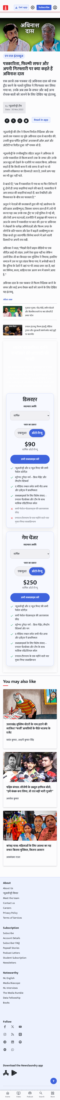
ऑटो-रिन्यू (37, 433)
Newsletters (9, 963)
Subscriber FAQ (11, 943)
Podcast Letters (11, 953)
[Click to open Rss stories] (12, 1035)
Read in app (41, 119)
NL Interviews (10, 988)
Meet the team (11, 898)
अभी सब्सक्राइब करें (30, 459)
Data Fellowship (11, 998)
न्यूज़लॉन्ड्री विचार (10, 893)
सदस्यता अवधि (30, 406)
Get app (23, 7)
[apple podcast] (20, 1035)
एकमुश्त (22, 433)
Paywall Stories (11, 948)
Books (6, 1003)
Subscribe (44, 7)
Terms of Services (12, 918)
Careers (7, 908)
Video (18, 1094)
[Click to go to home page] (5, 7)
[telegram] (4, 1042)
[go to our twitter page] (12, 1027)
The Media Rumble (13, 993)
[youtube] (20, 1027)
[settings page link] (33, 7)
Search (41, 1096)
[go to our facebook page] (4, 1027)
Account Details (11, 938)
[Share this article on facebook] (7, 121)
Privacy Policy (10, 913)
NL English (9, 978)
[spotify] (20, 1042)
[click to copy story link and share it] (26, 121)
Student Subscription (14, 958)
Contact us (9, 903)
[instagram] (4, 1035)
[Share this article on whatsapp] (20, 121)
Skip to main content (18, 22)
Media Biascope (11, 983)
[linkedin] (12, 1042)
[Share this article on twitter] (13, 121)
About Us (8, 888)
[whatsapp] (12, 1050)
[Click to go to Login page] (55, 7)
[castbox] (4, 1050)
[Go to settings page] (53, 1081)
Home (7, 1094)
